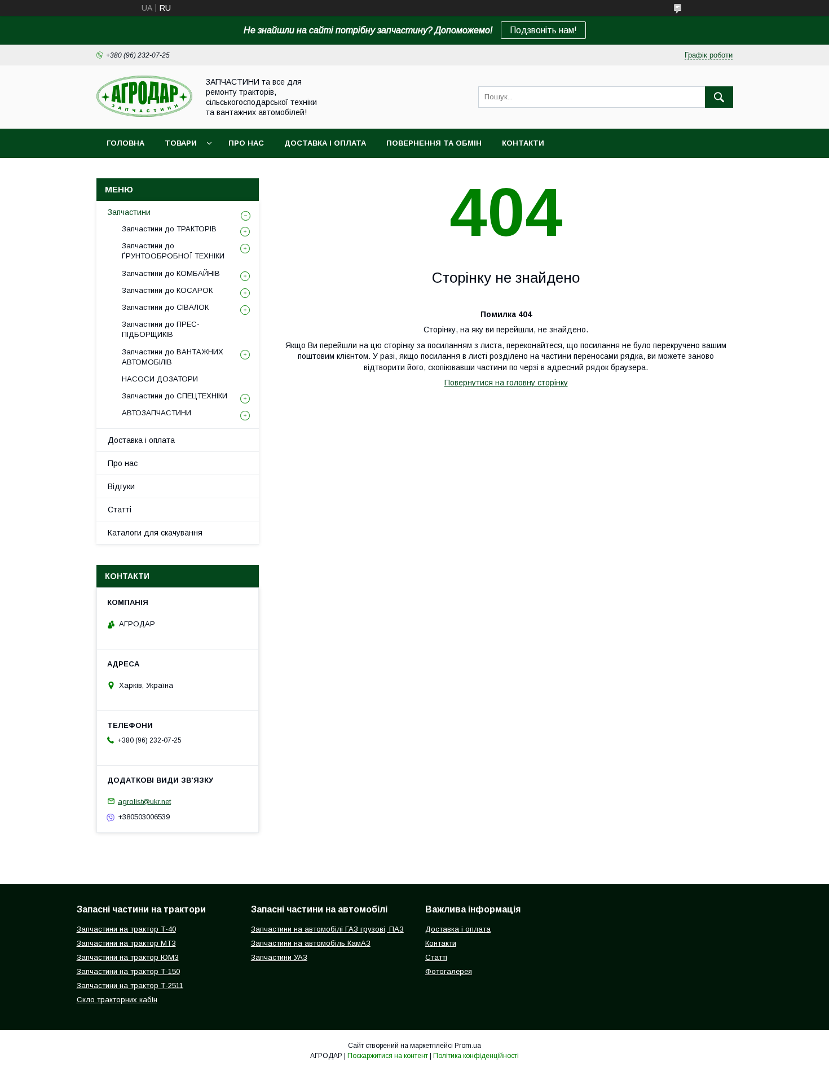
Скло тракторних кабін (117, 999)
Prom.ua (468, 1046)
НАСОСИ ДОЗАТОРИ (160, 379)
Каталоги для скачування (155, 532)
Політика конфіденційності (476, 1056)
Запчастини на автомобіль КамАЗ (311, 943)
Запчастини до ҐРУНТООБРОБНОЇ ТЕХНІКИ (173, 251)
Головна (125, 143)
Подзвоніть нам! (543, 30)
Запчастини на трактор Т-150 (128, 971)
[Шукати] (719, 97)
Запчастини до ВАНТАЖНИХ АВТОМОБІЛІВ (172, 357)
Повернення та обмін (434, 143)
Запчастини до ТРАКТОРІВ (169, 229)
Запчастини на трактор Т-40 (126, 929)
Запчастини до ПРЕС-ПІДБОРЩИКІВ (161, 329)
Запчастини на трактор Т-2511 (130, 985)
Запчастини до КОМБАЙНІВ (171, 273)
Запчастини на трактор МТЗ (126, 943)
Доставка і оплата (325, 143)
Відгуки (121, 486)
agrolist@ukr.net (144, 801)
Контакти (523, 143)
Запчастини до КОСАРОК (167, 290)
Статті (119, 509)
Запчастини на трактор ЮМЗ (128, 957)
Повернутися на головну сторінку (506, 382)
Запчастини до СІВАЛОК (165, 307)
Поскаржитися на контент (387, 1056)
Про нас (246, 143)
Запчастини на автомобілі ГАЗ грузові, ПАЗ (327, 929)
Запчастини (129, 212)
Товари (181, 143)
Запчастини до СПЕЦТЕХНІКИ (174, 396)
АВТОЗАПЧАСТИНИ (156, 413)
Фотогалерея (448, 971)
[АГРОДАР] (144, 113)
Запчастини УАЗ (279, 957)
